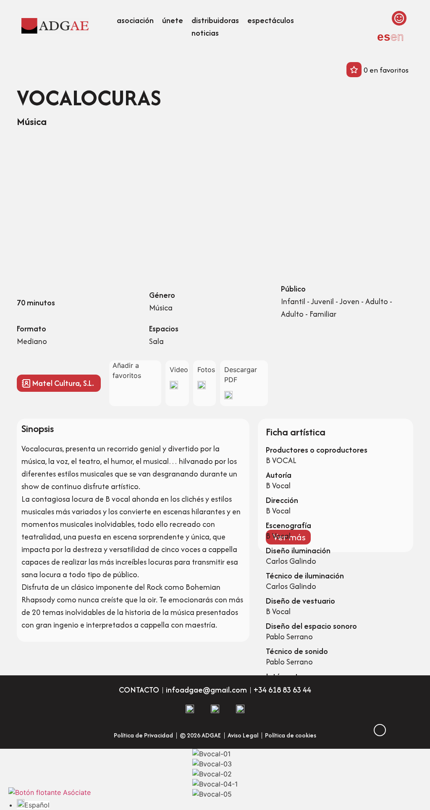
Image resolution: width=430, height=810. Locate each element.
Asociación (135, 20)
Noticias (205, 33)
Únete (172, 20)
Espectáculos (270, 20)
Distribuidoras (215, 20)
